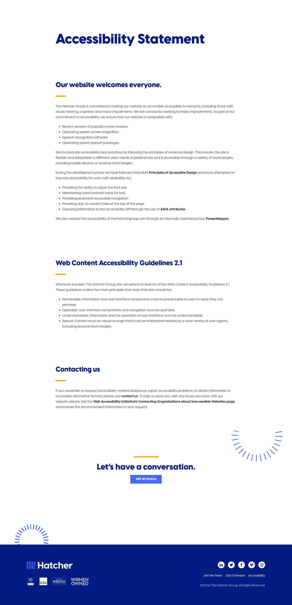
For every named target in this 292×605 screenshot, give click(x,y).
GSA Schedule (235, 576)
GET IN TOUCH (146, 479)
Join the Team (212, 576)
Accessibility (256, 576)
